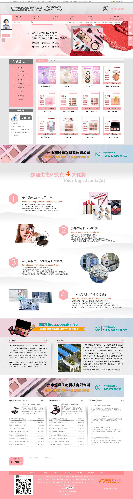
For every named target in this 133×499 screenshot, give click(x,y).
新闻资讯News (55, 18)
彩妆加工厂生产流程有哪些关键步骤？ (19, 441)
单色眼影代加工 (95, 22)
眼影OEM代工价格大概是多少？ (17, 422)
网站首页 (33, 473)
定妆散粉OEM (116, 22)
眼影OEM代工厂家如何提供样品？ (71, 404)
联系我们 (79, 473)
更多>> (120, 60)
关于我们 (44, 473)
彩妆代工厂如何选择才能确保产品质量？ (59, 441)
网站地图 (91, 473)
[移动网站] (130, 38)
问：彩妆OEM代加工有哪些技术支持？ (101, 405)
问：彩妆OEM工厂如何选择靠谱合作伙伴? (102, 438)
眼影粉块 (21, 68)
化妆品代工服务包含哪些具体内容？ (58, 419)
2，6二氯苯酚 (34, 458)
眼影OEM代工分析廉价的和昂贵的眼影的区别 (61, 444)
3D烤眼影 (21, 72)
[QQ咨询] (130, 27)
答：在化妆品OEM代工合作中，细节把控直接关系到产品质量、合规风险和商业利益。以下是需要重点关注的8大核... (106, 431)
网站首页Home (18, 18)
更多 (45, 340)
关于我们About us (37, 18)
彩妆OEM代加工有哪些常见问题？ (18, 419)
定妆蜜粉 (21, 88)
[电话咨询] (130, 17)
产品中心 (56, 473)
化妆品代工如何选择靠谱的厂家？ (18, 425)
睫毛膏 (21, 100)
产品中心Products (73, 18)
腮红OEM (75, 22)
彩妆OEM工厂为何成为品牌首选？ (58, 428)
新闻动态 (68, 473)
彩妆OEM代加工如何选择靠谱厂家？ (18, 431)
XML (101, 473)
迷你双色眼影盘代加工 (84, 22)
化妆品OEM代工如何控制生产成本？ (18, 435)
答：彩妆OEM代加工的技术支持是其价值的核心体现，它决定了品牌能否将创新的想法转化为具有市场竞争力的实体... (106, 410)
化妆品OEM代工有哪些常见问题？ (31, 404)
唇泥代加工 (102, 22)
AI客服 (6, 35)
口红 (21, 92)
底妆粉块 (21, 84)
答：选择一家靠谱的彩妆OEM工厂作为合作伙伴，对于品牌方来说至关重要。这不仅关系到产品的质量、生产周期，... (106, 442)
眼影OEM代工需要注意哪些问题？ (18, 438)
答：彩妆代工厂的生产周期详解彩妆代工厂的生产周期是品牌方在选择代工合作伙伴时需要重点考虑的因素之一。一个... (106, 420)
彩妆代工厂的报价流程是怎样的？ (18, 444)
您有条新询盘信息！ (118, 1)
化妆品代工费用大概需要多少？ (57, 431)
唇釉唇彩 (21, 96)
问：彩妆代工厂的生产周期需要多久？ (101, 416)
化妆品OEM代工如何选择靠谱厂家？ (58, 438)
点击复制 (67, 476)
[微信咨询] (130, 32)
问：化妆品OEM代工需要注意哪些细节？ (102, 427)
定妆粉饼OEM (108, 22)
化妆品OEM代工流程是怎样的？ (17, 428)
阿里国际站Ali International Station (117, 18)
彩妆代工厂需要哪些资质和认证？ (58, 425)
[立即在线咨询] (66, 396)
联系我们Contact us (91, 18)
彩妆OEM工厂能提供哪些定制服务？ (58, 422)
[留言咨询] (130, 22)
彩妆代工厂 (34, 1)
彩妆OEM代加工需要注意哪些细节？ (58, 435)
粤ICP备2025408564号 (69, 491)
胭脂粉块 (21, 80)
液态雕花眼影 (21, 76)
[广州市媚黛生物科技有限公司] (66, 38)
